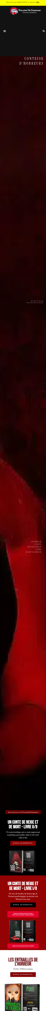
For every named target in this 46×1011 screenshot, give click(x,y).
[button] (5, 31)
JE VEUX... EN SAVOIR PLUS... (23, 974)
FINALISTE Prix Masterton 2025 (23, 946)
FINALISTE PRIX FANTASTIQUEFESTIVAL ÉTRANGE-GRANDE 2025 (23, 914)
